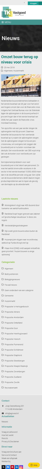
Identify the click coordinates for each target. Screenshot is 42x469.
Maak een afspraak (9, 458)
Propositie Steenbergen (15, 361)
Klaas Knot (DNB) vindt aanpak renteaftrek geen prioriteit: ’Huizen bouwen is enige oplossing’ (21, 251)
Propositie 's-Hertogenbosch (17, 306)
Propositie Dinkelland (13, 323)
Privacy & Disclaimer (10, 441)
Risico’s (5, 438)
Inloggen (33, 3)
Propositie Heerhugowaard (16, 333)
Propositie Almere (12, 312)
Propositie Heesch (12, 339)
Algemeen (8, 71)
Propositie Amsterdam (14, 317)
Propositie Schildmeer (14, 350)
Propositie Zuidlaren (13, 377)
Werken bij (6, 461)
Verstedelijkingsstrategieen (16, 225)
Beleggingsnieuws (12, 279)
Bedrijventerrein (11, 274)
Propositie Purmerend (14, 344)
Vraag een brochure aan (11, 452)
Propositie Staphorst (13, 355)
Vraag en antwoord (9, 432)
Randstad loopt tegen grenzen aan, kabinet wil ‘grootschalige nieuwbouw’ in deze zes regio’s (21, 217)
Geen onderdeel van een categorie (19, 290)
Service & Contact (9, 455)
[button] (6, 22)
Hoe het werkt (7, 435)
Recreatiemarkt (11, 388)
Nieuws (5, 421)
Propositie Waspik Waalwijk (16, 366)
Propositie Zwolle (12, 382)
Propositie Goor (11, 328)
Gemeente (9, 296)
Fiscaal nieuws (11, 285)
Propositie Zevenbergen (15, 371)
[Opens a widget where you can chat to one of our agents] (34, 465)
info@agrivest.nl (12, 413)
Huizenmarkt (18, 71)
